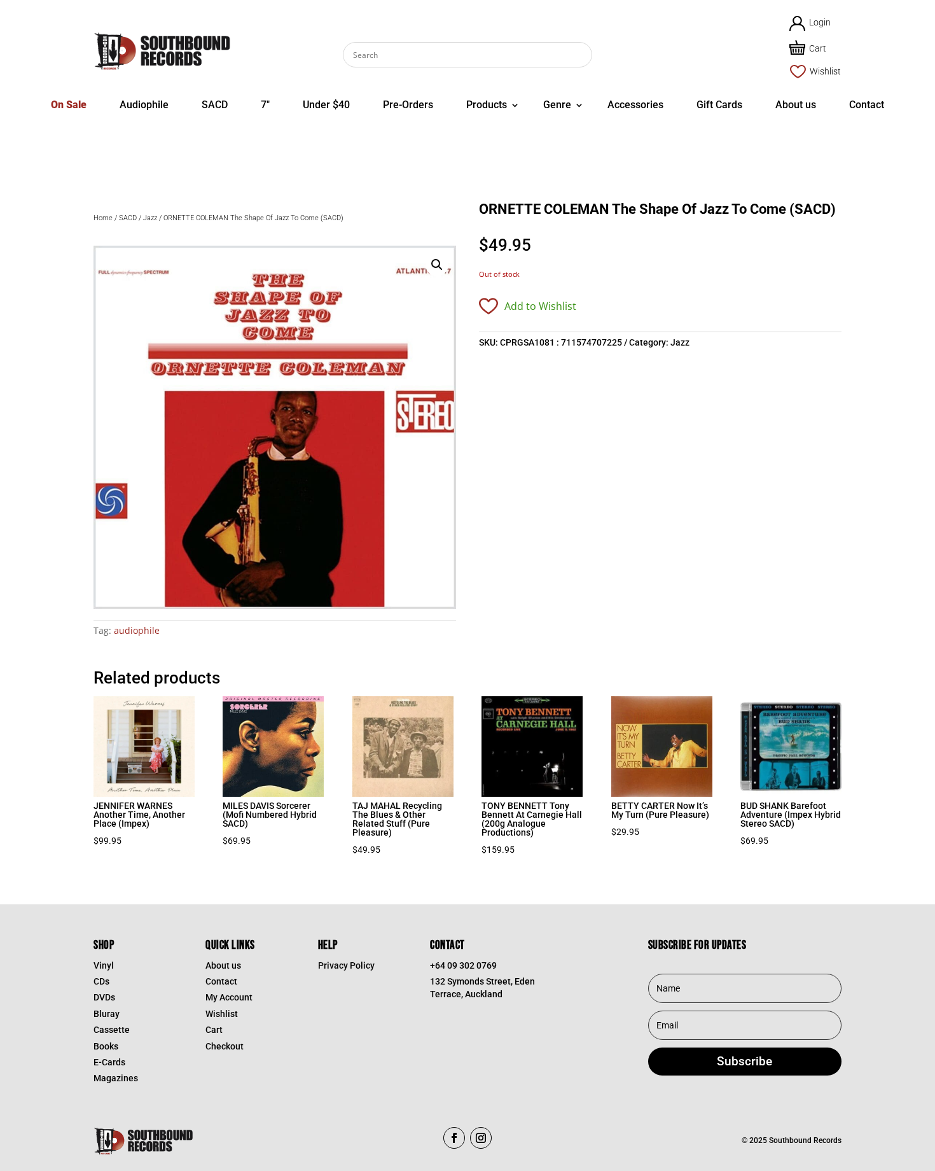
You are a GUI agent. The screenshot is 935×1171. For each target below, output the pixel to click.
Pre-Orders (408, 105)
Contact (866, 105)
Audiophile (144, 105)
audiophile (137, 630)
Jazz (150, 218)
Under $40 (326, 105)
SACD (215, 105)
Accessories (635, 105)
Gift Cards (719, 105)
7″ (265, 105)
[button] (437, 264)
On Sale (69, 105)
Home (103, 218)
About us (795, 105)
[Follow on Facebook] (454, 1138)
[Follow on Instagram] (481, 1138)
